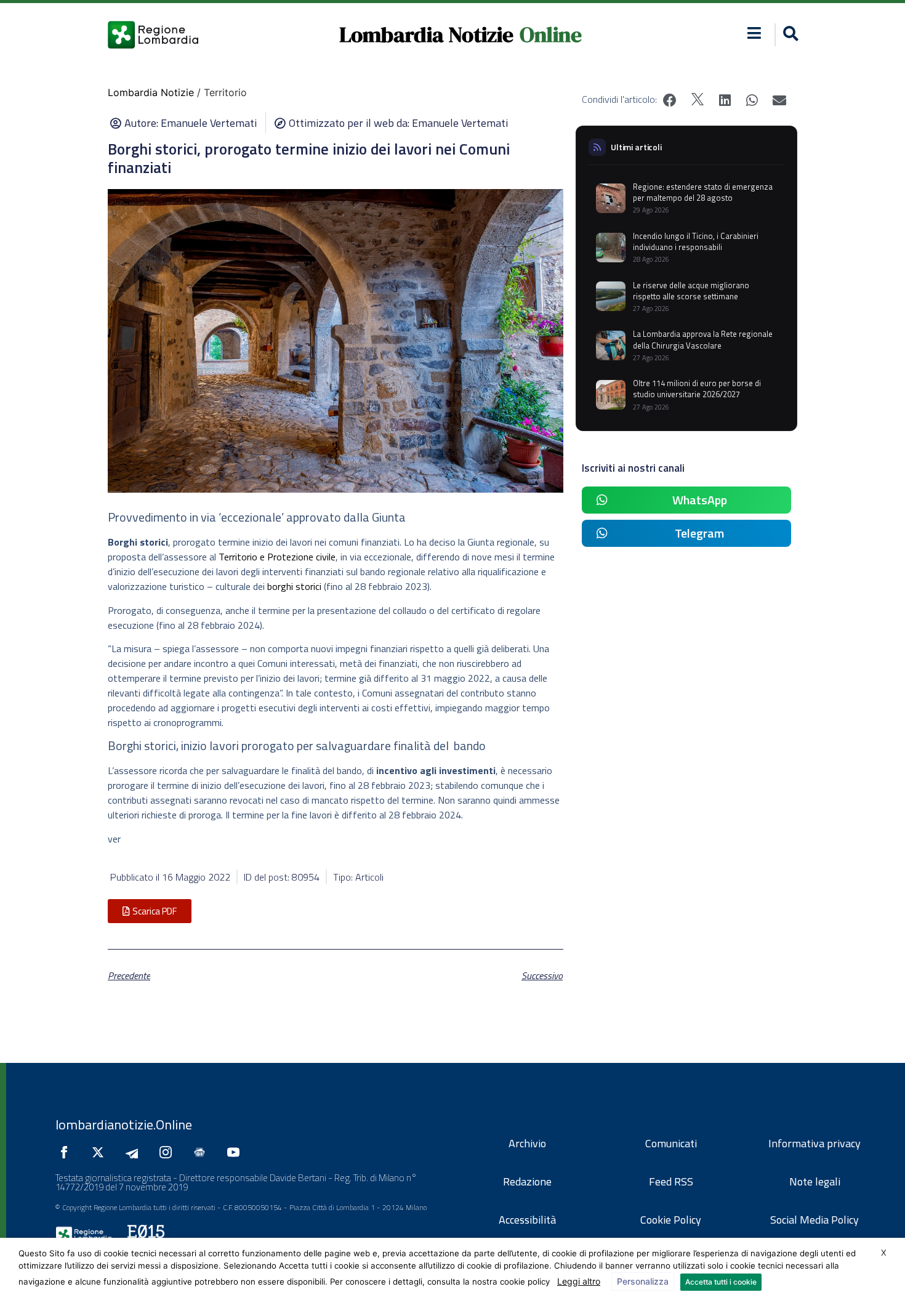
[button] (754, 33)
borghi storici (294, 586)
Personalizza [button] (643, 1281)
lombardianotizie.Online (123, 1124)
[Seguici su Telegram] (135, 1152)
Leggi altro (578, 1281)
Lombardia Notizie (426, 34)
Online (551, 34)
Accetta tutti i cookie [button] (721, 1281)
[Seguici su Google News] (202, 1152)
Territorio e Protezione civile (277, 556)
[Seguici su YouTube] (236, 1152)
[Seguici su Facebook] (67, 1152)
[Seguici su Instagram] (168, 1152)
